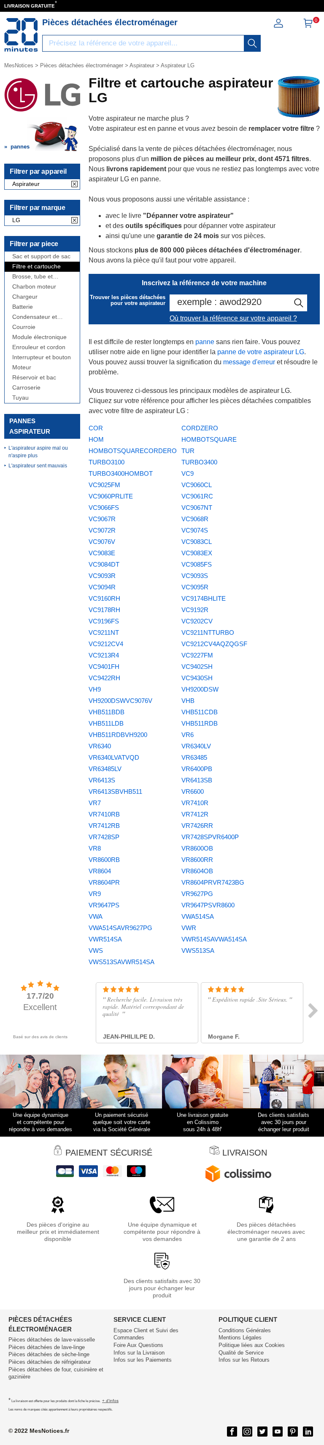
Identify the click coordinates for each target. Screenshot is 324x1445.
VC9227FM (197, 655)
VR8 (95, 848)
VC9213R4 (104, 655)
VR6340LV (196, 746)
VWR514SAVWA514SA (214, 939)
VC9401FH (104, 666)
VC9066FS (104, 507)
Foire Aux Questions (138, 1345)
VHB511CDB (199, 712)
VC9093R (102, 575)
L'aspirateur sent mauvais (37, 466)
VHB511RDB (199, 723)
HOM (96, 439)
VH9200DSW (200, 689)
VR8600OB (197, 848)
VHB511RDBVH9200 (118, 734)
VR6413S (102, 780)
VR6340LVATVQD (114, 757)
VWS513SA (197, 950)
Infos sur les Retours (244, 1360)
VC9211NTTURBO (207, 632)
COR (96, 428)
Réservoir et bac (34, 377)
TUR (187, 450)
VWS (96, 950)
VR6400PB (196, 768)
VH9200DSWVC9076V (120, 700)
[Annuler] (74, 184)
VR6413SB (196, 780)
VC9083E (102, 553)
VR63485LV (105, 768)
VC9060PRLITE (111, 496)
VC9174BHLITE (203, 598)
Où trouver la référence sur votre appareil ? (233, 318)
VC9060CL (196, 484)
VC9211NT (104, 632)
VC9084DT (104, 564)
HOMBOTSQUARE (209, 439)
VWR (188, 927)
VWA (96, 916)
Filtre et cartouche (36, 266)
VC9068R (194, 518)
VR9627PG (197, 893)
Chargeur (25, 297)
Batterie (22, 307)
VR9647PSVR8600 (208, 905)
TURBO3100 (106, 462)
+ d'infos (110, 1400)
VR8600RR (197, 859)
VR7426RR (197, 825)
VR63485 (194, 757)
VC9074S (194, 530)
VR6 (187, 734)
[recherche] (252, 43)
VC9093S (194, 575)
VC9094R (102, 587)
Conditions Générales (245, 1330)
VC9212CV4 (106, 643)
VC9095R (194, 587)
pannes (20, 146)
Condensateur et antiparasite (34, 317)
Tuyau (20, 398)
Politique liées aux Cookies (252, 1345)
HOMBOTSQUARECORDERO (133, 450)
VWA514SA (197, 916)
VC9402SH (197, 666)
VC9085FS (196, 564)
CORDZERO (199, 428)
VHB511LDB (106, 723)
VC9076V (102, 541)
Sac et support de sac (41, 256)
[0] (308, 25)
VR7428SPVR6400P (210, 836)
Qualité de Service (241, 1353)
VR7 (95, 802)
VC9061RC (197, 496)
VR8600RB (104, 859)
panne (204, 341)
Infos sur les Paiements (142, 1360)
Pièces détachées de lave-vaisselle (51, 1339)
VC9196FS (104, 621)
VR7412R (194, 814)
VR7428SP (104, 836)
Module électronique (39, 337)
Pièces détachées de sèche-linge (48, 1354)
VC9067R (102, 518)
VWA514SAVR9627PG (120, 927)
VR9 (95, 893)
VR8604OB (197, 871)
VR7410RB (104, 814)
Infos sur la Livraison (139, 1353)
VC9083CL (196, 541)
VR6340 (100, 746)
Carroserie (26, 387)
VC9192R (194, 609)
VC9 (187, 473)
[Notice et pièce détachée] (21, 35)
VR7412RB (104, 825)
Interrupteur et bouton (41, 357)
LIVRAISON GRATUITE (29, 5)
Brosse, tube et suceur (32, 276)
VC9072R (102, 530)
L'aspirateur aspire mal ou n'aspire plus (38, 452)
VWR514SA (105, 939)
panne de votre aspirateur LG (260, 351)
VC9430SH (197, 677)
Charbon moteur (34, 287)
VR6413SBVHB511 (115, 791)
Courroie (23, 327)
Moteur (21, 367)
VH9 (95, 689)
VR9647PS (104, 905)
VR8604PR (104, 882)
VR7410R (194, 802)
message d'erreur (249, 362)
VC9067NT (196, 507)
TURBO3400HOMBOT (121, 473)
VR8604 (100, 871)
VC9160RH (104, 598)
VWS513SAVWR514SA (121, 961)
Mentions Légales (240, 1337)
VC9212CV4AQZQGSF (214, 643)
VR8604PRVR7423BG (212, 882)
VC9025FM (104, 484)
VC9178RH (104, 609)
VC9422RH (104, 677)
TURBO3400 (199, 462)
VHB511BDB (106, 712)
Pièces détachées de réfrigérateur (49, 1362)
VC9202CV (197, 621)
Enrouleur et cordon (38, 347)
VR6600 (192, 791)
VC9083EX (196, 553)
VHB (187, 700)
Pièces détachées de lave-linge (46, 1347)
